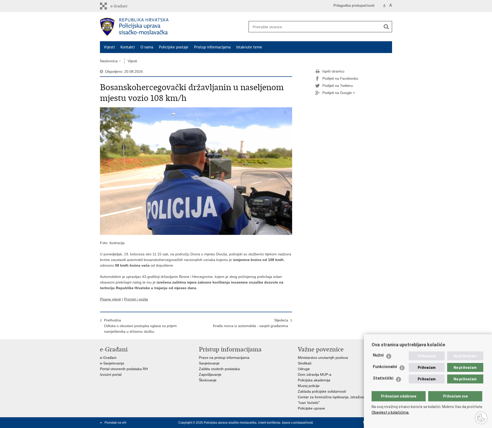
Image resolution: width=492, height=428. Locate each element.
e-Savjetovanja (112, 363)
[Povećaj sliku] (196, 171)
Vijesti (109, 47)
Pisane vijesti (110, 299)
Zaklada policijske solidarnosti (322, 391)
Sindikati (304, 363)
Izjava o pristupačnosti (297, 422)
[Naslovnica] (173, 27)
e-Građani (108, 358)
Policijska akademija (314, 380)
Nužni (378, 355)
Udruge (304, 369)
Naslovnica (109, 61)
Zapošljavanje (210, 374)
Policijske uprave (311, 408)
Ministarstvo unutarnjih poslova (323, 358)
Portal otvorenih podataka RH (124, 369)
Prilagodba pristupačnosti (353, 5)
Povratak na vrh (115, 422)
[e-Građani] (122, 6)
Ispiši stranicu (333, 71)
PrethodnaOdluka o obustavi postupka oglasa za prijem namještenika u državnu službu (140, 325)
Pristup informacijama (212, 47)
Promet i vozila (136, 299)
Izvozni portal (110, 374)
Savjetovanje (209, 363)
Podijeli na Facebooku (340, 78)
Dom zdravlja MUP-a (314, 374)
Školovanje (208, 380)
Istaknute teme (249, 47)
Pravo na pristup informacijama (224, 358)
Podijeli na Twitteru (337, 85)
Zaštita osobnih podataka (219, 369)
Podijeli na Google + (338, 93)
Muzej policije (309, 386)
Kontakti (127, 47)
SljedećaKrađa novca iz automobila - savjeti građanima (250, 323)
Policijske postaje (173, 47)
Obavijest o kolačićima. (390, 412)
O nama (146, 47)
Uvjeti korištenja (269, 422)
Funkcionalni (385, 366)
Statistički (383, 378)
